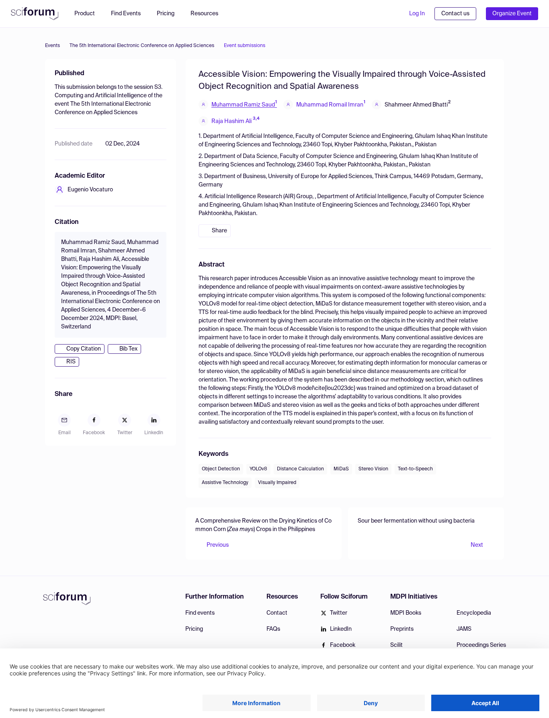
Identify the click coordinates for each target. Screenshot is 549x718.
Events (52, 45)
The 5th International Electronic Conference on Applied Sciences (142, 45)
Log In (417, 13)
